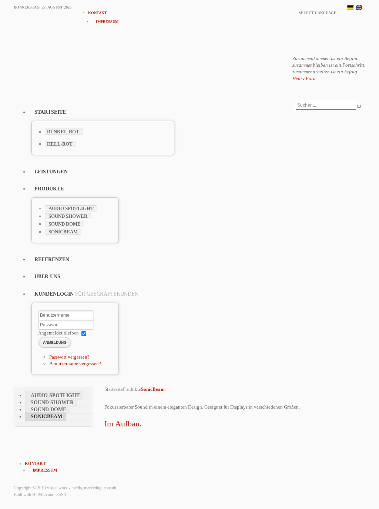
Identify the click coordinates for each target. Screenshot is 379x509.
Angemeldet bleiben (58, 333)
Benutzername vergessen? (75, 363)
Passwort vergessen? (69, 357)
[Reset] (359, 106)
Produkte (132, 389)
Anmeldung (55, 342)
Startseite (113, 389)
